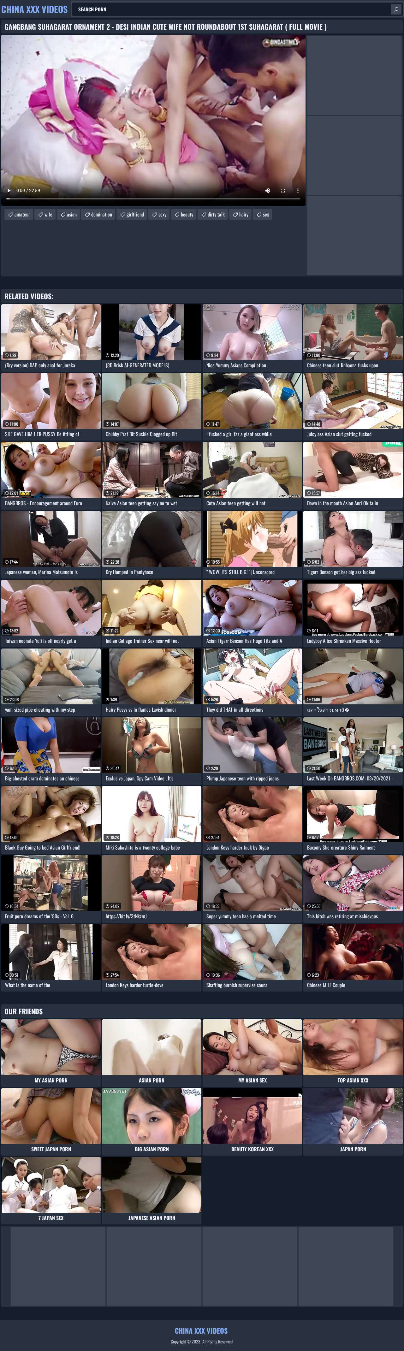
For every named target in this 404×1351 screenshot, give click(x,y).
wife (48, 214)
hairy (243, 214)
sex (266, 214)
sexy (162, 214)
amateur (22, 214)
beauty (187, 214)
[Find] (396, 9)
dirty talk (216, 214)
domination (101, 214)
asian (72, 214)
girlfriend (135, 214)
